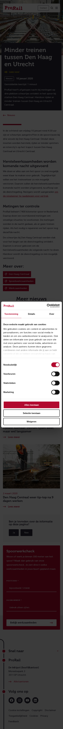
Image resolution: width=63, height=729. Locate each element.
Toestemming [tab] (11, 314)
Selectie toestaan (31, 413)
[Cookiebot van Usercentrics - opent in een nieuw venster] (47, 306)
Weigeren (31, 421)
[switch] (55, 373)
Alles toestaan (31, 405)
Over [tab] (51, 314)
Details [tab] (31, 314)
